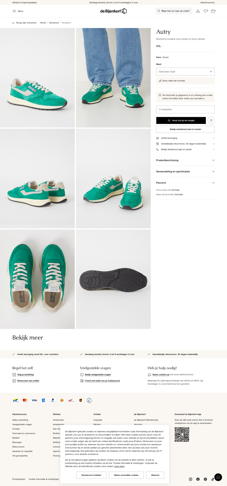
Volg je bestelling (25, 374)
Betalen (16, 438)
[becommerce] (89, 402)
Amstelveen (58, 424)
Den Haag (58, 429)
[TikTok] (213, 479)
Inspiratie (98, 420)
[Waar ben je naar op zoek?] (158, 10)
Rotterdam (58, 442)
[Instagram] (190, 479)
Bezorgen (17, 442)
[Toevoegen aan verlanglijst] (211, 120)
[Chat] (218, 477)
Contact (16, 429)
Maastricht (58, 438)
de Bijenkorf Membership (146, 420)
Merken (97, 424)
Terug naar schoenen (26, 22)
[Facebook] (198, 479)
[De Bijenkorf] (113, 11)
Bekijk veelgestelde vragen (98, 374)
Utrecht (56, 446)
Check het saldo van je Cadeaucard (102, 380)
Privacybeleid (18, 479)
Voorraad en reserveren (23, 433)
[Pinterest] (205, 479)
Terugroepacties (20, 455)
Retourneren (18, 446)
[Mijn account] (198, 11)
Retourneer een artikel (28, 380)
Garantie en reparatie (22, 451)
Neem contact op (161, 374)
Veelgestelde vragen (22, 424)
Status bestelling (20, 420)
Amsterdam (58, 420)
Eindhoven (58, 433)
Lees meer (119, 466)
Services (138, 424)
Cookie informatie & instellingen (44, 479)
